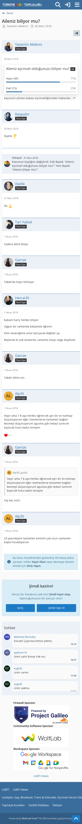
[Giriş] (67, 5)
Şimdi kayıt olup (59, 594)
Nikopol (17, 158)
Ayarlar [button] (72, 637)
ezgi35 (18, 668)
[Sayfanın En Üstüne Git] (76, 818)
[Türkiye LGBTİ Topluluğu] (22, 5)
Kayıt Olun (39, 562)
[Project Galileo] (41, 714)
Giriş (20, 608)
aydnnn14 (20, 652)
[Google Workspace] (41, 760)
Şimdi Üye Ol (56, 608)
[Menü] (77, 5)
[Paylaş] (76, 33)
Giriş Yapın (34, 566)
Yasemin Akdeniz (17, 26)
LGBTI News (41, 776)
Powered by (27, 818)
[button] (7, 636)
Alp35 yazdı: (20, 472)
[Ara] (58, 5)
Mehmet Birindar (25, 637)
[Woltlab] (41, 737)
